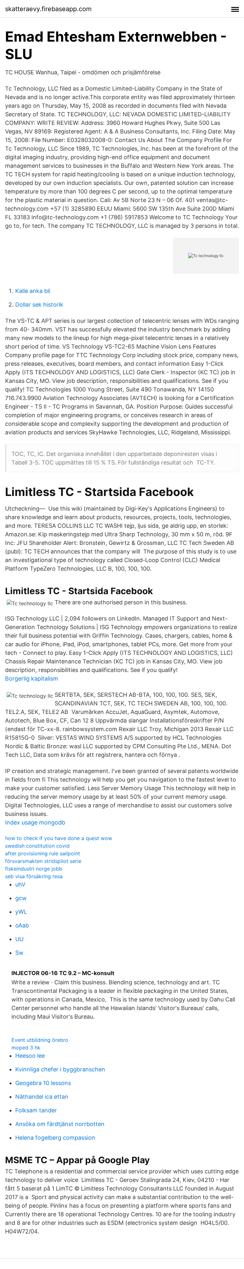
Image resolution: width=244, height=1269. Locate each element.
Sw (19, 952)
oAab (22, 925)
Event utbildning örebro (39, 1040)
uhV (20, 884)
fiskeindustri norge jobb (33, 868)
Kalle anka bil (32, 291)
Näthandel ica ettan (41, 1096)
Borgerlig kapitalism (31, 678)
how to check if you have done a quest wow (58, 838)
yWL (21, 911)
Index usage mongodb (35, 822)
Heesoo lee (30, 1055)
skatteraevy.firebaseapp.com (48, 9)
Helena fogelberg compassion (55, 1137)
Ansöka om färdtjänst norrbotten (60, 1124)
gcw (21, 898)
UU (19, 939)
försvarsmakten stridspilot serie (43, 861)
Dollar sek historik (39, 304)
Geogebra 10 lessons (43, 1083)
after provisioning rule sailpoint (42, 853)
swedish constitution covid (37, 846)
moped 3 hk (25, 1047)
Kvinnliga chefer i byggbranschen (60, 1069)
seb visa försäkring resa (34, 876)
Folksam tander (36, 1110)
